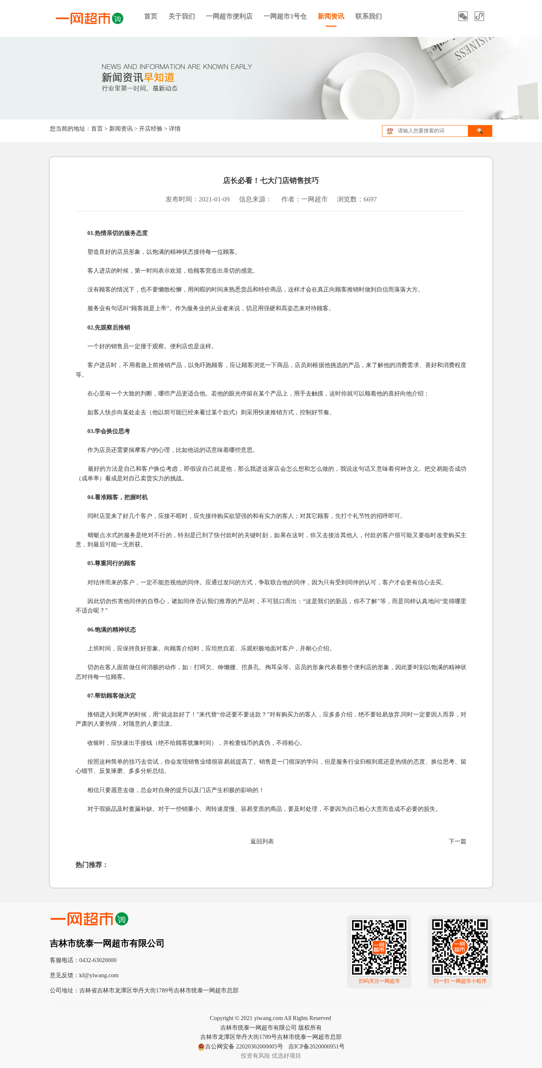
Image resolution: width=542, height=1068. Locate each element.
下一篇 (457, 841)
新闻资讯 (331, 16)
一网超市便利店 (229, 16)
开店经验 (151, 128)
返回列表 (262, 841)
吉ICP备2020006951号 (316, 1046)
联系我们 (368, 16)
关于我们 (181, 16)
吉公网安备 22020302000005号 (244, 1046)
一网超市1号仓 (285, 16)
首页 (150, 16)
